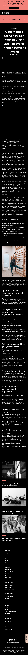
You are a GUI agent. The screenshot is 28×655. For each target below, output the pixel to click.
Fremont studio (19, 213)
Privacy (4, 649)
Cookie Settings (8, 629)
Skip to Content (16, 5)
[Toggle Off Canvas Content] (24, 12)
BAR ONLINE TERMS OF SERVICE (18, 652)
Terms (12, 650)
